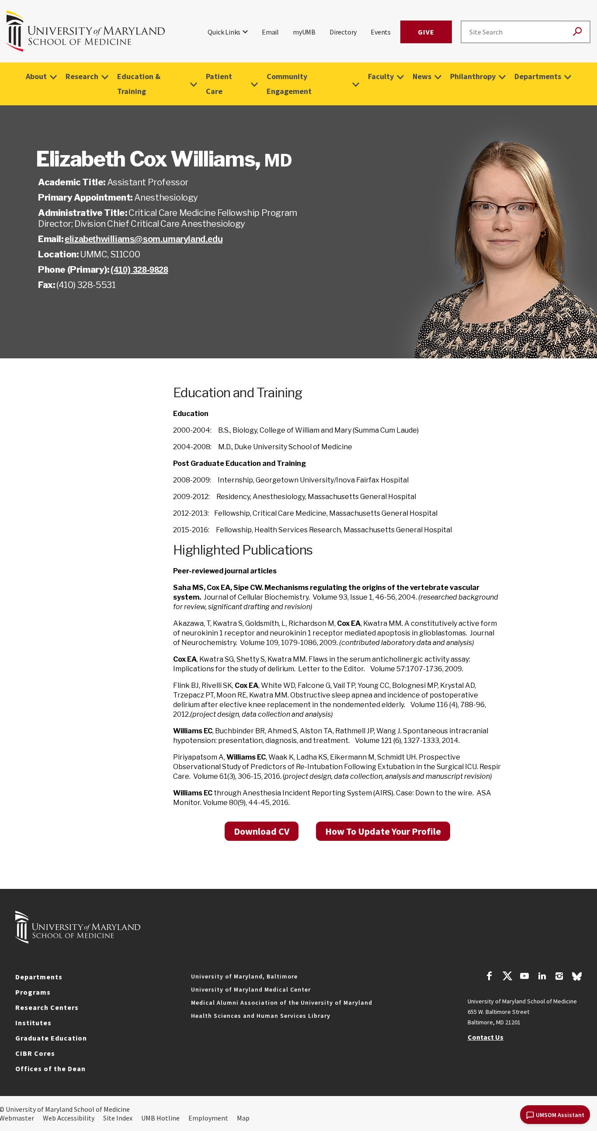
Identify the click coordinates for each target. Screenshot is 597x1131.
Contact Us (485, 1037)
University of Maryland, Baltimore (244, 976)
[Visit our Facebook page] (489, 977)
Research (82, 76)
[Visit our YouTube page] (524, 977)
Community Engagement (289, 83)
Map (243, 1118)
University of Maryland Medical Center (251, 989)
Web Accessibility (68, 1118)
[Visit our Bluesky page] (577, 978)
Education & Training (138, 83)
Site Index (117, 1118)
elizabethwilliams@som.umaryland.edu (143, 239)
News (422, 76)
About (36, 76)
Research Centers (47, 1007)
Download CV (261, 831)
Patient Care (219, 83)
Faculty (381, 76)
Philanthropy (473, 76)
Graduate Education (51, 1038)
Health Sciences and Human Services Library (260, 1016)
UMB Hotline (160, 1118)
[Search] (577, 32)
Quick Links (224, 32)
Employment (208, 1118)
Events (381, 32)
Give (426, 32)
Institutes (33, 1022)
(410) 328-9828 (139, 269)
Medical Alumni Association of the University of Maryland (281, 1002)
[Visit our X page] (507, 977)
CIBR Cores (35, 1053)
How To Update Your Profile (383, 831)
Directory (343, 32)
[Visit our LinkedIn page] (542, 977)
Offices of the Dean (50, 1068)
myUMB (304, 32)
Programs (33, 992)
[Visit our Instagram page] (559, 977)
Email (270, 32)
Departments (537, 76)
